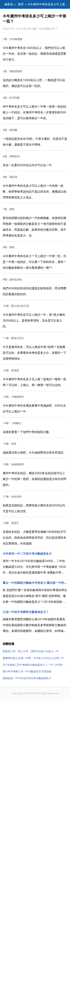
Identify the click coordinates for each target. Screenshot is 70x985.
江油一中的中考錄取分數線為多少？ (26, 612)
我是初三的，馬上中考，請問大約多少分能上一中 (31, 651)
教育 (21, 4)
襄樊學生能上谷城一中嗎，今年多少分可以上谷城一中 (33, 658)
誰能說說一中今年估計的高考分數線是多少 (27, 678)
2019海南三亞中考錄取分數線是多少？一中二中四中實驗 (35, 664)
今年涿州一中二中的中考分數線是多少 (27, 553)
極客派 (8, 4)
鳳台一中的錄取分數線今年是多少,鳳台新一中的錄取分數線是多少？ (35, 582)
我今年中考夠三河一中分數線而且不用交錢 (27, 671)
